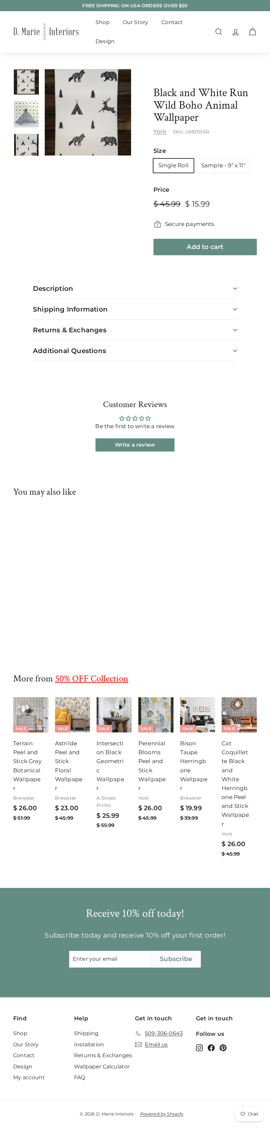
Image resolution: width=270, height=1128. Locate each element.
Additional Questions (69, 351)
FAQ (79, 1077)
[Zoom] (88, 112)
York (159, 131)
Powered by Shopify (162, 1113)
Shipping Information (70, 309)
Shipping (86, 1033)
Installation (89, 1044)
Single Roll (173, 165)
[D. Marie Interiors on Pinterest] (223, 1047)
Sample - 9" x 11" (223, 165)
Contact (172, 22)
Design (105, 41)
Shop (102, 22)
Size (159, 150)
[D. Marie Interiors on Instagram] (199, 1047)
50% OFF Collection (91, 679)
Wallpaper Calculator (101, 1066)
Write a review (135, 445)
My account (29, 1077)
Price (161, 189)
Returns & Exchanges (69, 330)
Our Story (135, 22)
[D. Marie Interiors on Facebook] (211, 1047)
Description (53, 288)
